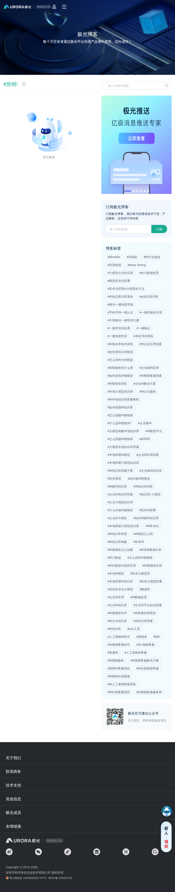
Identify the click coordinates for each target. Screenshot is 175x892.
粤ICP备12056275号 (60, 878)
